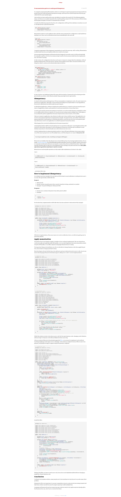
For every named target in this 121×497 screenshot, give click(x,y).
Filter (61, 340)
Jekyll (65, 495)
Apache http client (42, 142)
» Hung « (60, 2)
